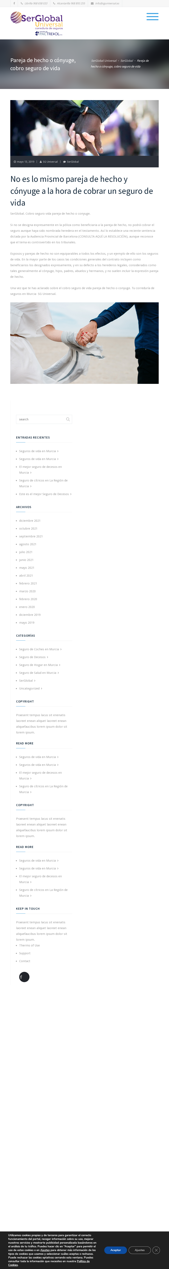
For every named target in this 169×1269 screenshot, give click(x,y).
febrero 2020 (28, 599)
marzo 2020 (27, 591)
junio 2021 (26, 560)
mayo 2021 (26, 568)
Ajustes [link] (45, 1250)
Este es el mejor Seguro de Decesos (44, 494)
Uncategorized (29, 688)
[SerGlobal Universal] (37, 23)
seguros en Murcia (23, 294)
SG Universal (50, 161)
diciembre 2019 (30, 615)
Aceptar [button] (115, 1250)
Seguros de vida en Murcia (37, 451)
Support (25, 953)
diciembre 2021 (30, 521)
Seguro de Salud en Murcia (37, 673)
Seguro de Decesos (32, 657)
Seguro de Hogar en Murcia (38, 665)
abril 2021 (26, 575)
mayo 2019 (26, 622)
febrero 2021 (28, 583)
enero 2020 (27, 607)
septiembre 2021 (31, 536)
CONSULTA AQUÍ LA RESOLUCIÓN (103, 236)
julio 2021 (26, 552)
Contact (24, 961)
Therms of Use (29, 945)
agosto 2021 (27, 544)
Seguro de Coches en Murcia (39, 649)
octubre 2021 (28, 528)
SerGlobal (73, 161)
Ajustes (140, 1250)
